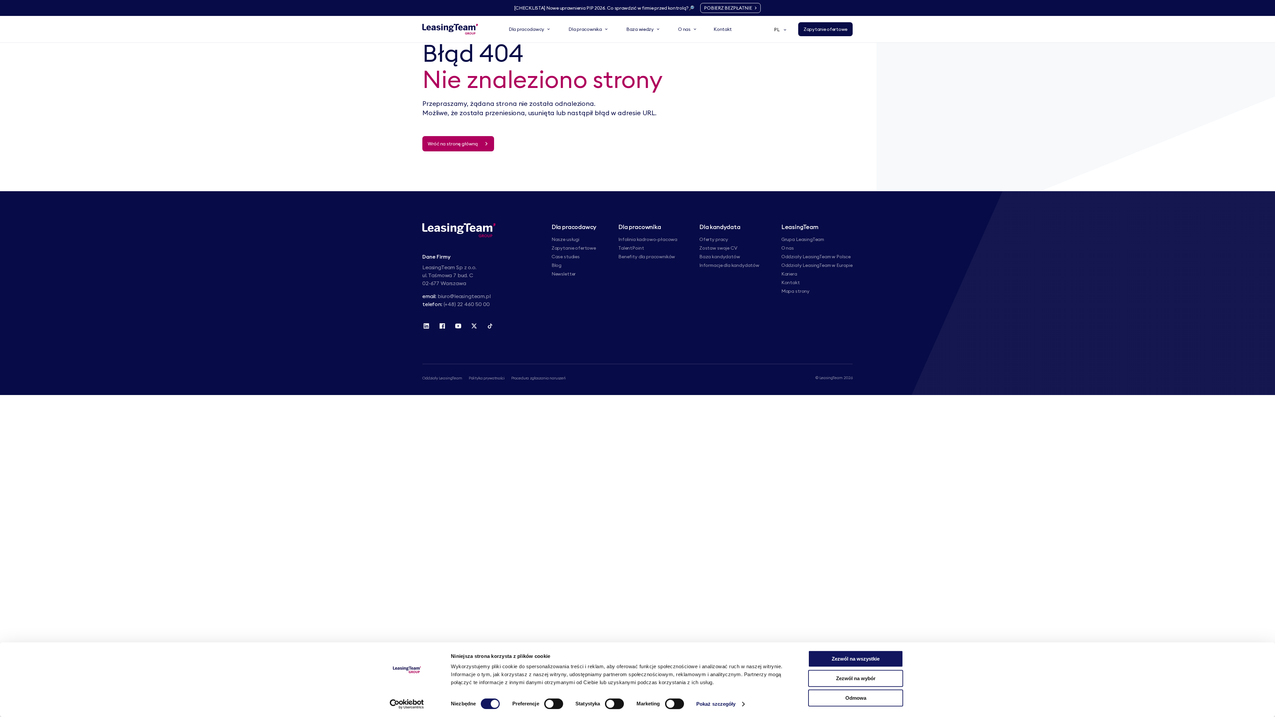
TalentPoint (631, 248)
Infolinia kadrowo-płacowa (647, 239)
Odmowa (855, 698)
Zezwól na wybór (856, 678)
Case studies (566, 257)
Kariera (789, 274)
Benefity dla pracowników (646, 257)
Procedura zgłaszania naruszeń (538, 377)
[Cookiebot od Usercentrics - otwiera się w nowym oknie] (407, 704)
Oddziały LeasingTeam (442, 377)
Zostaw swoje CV (718, 248)
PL (777, 30)
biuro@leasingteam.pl (464, 296)
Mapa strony (795, 291)
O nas (787, 248)
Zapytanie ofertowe (574, 248)
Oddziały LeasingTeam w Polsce (816, 257)
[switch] (553, 703)
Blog (556, 265)
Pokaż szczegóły (716, 704)
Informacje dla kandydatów (729, 265)
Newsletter (564, 274)
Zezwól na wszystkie (856, 659)
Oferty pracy (713, 239)
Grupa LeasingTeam (802, 239)
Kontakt (790, 282)
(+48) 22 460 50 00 (467, 304)
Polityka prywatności (487, 377)
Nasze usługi (565, 239)
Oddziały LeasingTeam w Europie (817, 265)
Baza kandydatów (719, 257)
